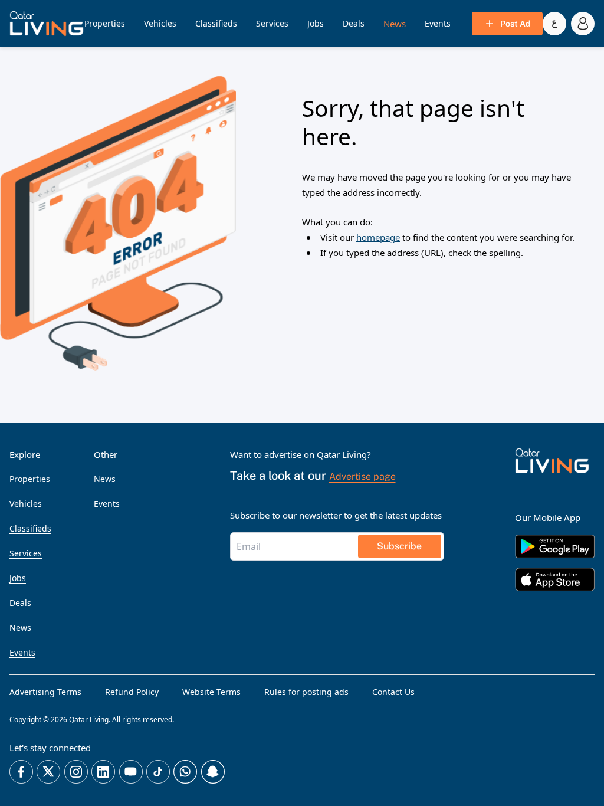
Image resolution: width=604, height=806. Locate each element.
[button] (46, 23)
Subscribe (399, 546)
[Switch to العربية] (554, 23)
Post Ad (515, 23)
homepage (378, 237)
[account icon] (583, 23)
